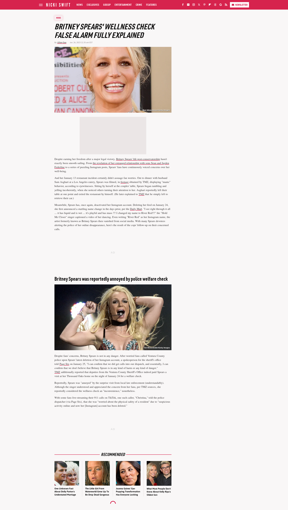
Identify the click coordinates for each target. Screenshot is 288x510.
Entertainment (123, 4)
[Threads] (215, 5)
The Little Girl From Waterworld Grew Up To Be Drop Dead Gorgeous (97, 491)
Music (58, 17)
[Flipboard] (209, 5)
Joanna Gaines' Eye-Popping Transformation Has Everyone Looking (128, 491)
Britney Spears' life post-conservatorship (138, 159)
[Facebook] (182, 5)
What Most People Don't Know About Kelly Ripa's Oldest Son (159, 491)
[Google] (220, 5)
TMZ (141, 194)
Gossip (107, 4)
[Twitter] (199, 5)
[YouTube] (188, 5)
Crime (139, 4)
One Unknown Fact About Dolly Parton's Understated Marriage (65, 491)
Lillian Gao (61, 42)
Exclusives (93, 4)
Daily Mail (136, 209)
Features (151, 4)
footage (125, 182)
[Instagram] (193, 5)
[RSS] (226, 5)
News (79, 4)
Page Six (64, 364)
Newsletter (241, 4)
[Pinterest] (204, 5)
